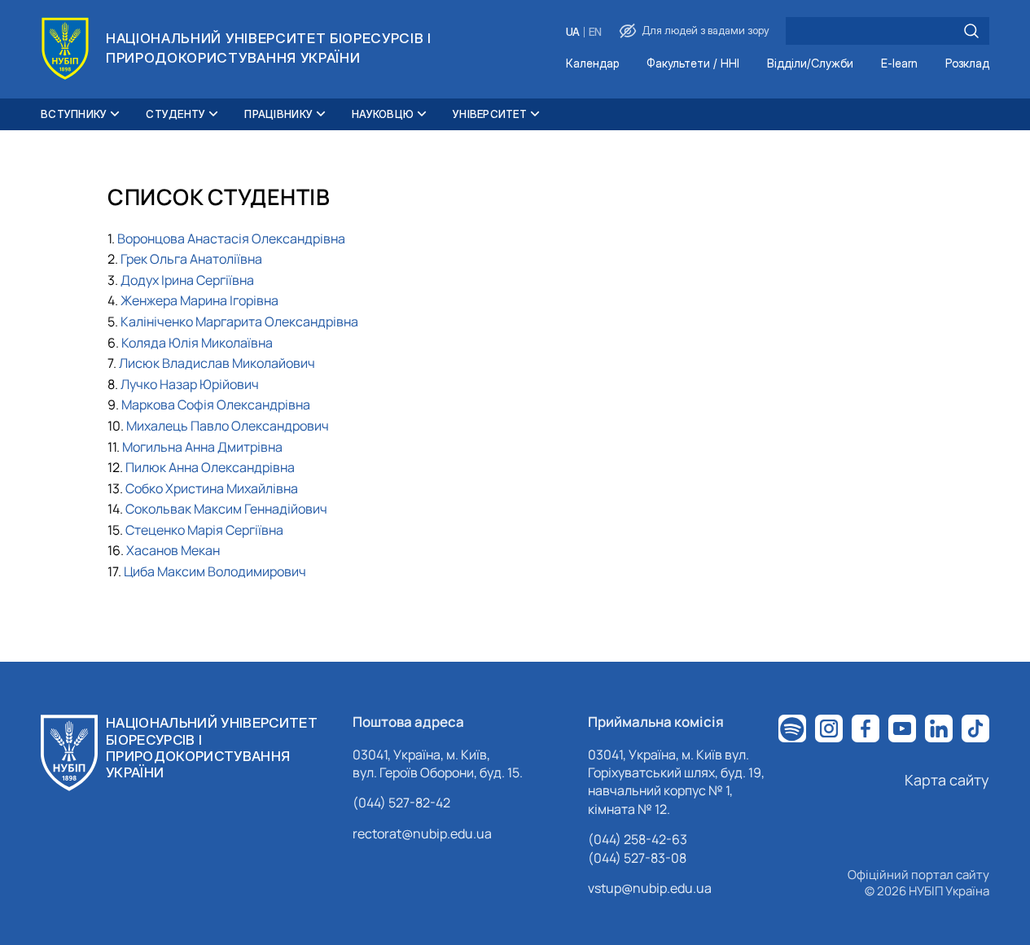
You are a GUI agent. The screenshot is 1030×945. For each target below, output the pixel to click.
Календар (592, 64)
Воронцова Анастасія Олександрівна (231, 238)
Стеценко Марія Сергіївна (204, 530)
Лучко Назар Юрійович (190, 384)
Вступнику (74, 113)
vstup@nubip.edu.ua (650, 888)
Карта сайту (947, 779)
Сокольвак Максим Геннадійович (226, 509)
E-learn (899, 64)
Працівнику (278, 113)
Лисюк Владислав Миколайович (217, 363)
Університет (490, 113)
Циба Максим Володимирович (215, 571)
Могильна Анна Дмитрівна (202, 447)
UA (573, 32)
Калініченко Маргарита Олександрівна (239, 321)
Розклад (967, 64)
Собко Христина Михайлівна (211, 488)
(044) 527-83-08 (637, 858)
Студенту (175, 113)
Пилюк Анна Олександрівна (210, 467)
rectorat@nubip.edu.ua (422, 833)
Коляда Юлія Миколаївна (197, 343)
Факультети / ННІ (692, 64)
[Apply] (971, 31)
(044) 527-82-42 (401, 803)
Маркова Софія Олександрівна (215, 404)
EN (595, 32)
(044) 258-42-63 (637, 839)
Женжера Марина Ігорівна (199, 300)
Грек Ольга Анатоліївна (191, 259)
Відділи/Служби (810, 64)
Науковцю (383, 113)
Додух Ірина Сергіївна (187, 280)
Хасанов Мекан (173, 550)
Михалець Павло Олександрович (227, 426)
